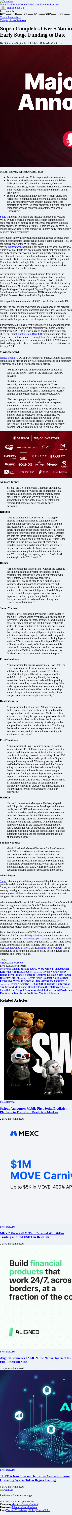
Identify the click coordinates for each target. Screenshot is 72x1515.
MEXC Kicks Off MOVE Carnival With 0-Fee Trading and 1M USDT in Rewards (32, 1235)
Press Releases (7, 1101)
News (3, 4)
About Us (16, 1504)
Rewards (54, 4)
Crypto (23, 4)
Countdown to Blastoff (17, 947)
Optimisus (9, 43)
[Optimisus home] (6, 1)
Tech (30, 4)
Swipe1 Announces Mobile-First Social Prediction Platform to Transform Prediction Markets (33, 1110)
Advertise (17, 1507)
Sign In (10, 7)
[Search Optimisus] (4, 8)
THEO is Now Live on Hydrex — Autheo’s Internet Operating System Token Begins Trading (35, 1478)
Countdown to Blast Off (29, 334)
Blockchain (6, 962)
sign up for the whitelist (50, 947)
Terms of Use (13, 1510)
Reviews (44, 4)
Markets (11, 4)
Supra (3, 216)
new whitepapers (32, 938)
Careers (26, 1504)
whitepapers (14, 246)
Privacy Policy (28, 1510)
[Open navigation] (1, 8)
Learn (36, 4)
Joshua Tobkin (7, 357)
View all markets (10, 17)
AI (17, 4)
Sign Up (19, 7)
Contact (34, 1504)
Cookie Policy (43, 1510)
